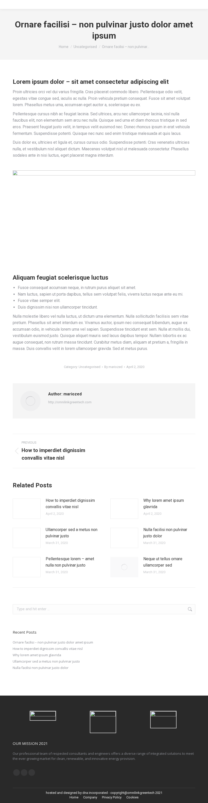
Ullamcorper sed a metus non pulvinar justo (71, 533)
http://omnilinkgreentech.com (70, 402)
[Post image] (27, 509)
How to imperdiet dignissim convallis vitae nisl (70, 503)
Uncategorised (89, 367)
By (113, 367)
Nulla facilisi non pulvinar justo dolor (165, 533)
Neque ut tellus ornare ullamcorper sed (162, 562)
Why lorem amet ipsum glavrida (163, 503)
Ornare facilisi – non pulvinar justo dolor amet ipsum (53, 642)
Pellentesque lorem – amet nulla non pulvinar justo (70, 562)
